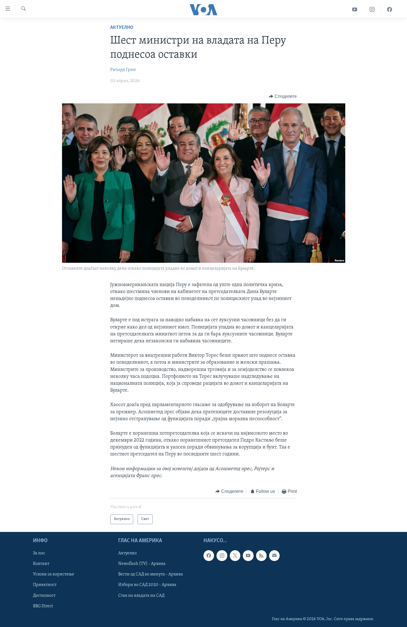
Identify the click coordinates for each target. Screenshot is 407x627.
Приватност (44, 585)
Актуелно (121, 27)
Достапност (44, 595)
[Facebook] (389, 9)
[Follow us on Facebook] (209, 555)
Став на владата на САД (141, 595)
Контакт (41, 564)
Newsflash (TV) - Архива (142, 564)
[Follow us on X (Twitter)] (235, 555)
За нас (39, 553)
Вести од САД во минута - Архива (150, 574)
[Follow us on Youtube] (248, 555)
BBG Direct (43, 606)
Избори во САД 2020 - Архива (147, 585)
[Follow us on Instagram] (222, 555)
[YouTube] (355, 9)
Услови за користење (53, 574)
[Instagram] (372, 9)
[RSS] (261, 555)
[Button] (283, 96)
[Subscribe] (274, 555)
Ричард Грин (123, 70)
